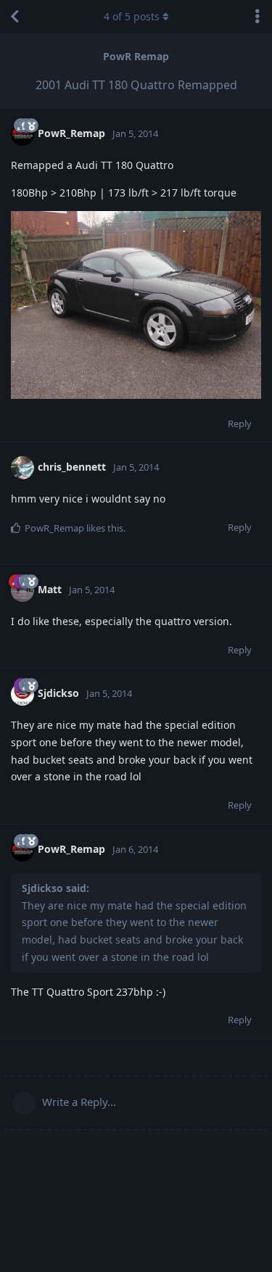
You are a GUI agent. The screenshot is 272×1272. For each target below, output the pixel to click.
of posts (132, 16)
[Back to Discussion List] (14, 16)
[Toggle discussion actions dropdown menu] (257, 16)
